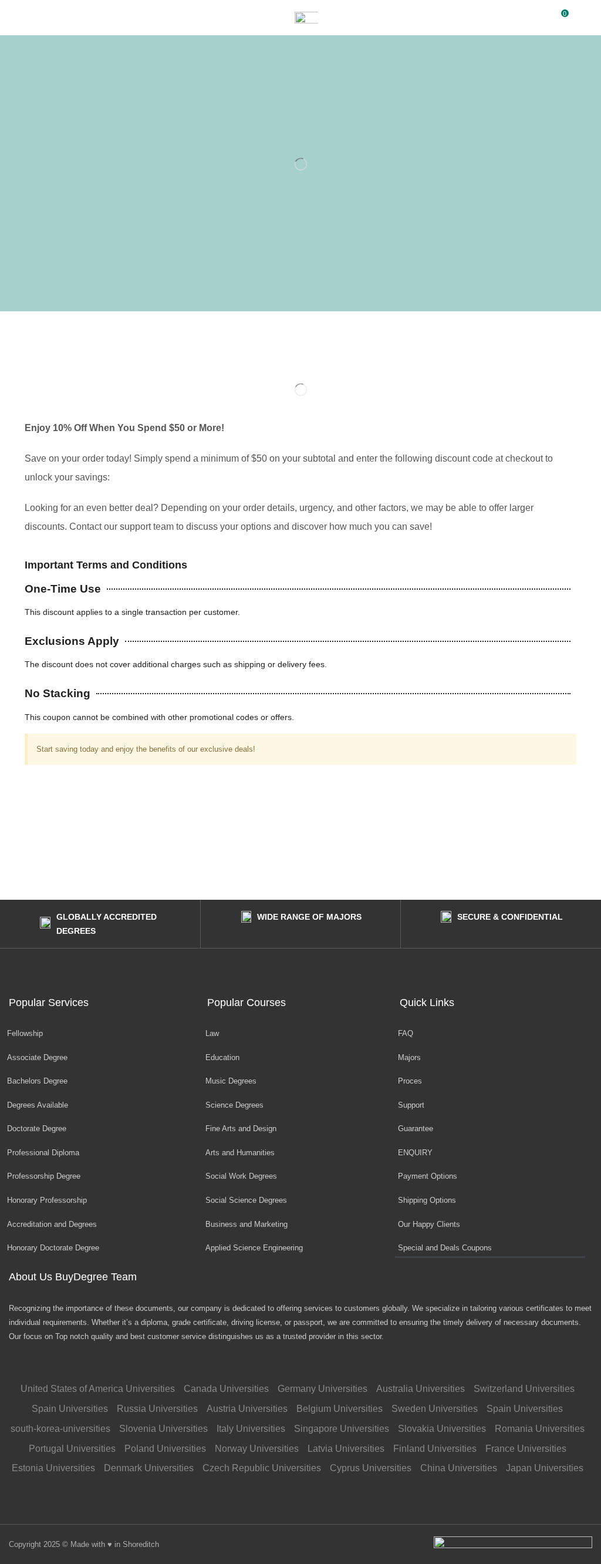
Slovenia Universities (163, 1429)
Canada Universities (226, 1389)
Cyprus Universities (370, 1468)
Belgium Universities (339, 1409)
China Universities (458, 1468)
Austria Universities (247, 1409)
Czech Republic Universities (261, 1468)
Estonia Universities (53, 1468)
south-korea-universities (60, 1429)
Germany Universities (322, 1389)
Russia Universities (157, 1409)
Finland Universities (435, 1449)
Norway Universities (257, 1449)
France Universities (525, 1449)
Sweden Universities (434, 1409)
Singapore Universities (341, 1429)
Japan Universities (544, 1468)
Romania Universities (540, 1429)
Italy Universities (251, 1429)
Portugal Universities (72, 1449)
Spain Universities (70, 1409)
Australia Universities (420, 1389)
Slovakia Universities (442, 1429)
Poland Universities (165, 1449)
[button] (14, 17)
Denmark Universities (149, 1468)
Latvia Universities (346, 1449)
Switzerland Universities (524, 1389)
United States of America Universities (98, 1389)
